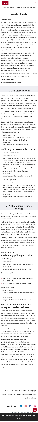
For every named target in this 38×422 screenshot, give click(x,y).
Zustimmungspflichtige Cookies (26, 7)
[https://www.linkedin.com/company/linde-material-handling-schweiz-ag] (20, 406)
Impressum (18, 390)
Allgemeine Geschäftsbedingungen (27, 394)
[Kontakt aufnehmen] (35, 409)
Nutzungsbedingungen (30, 390)
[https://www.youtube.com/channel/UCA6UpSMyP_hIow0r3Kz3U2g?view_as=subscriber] (25, 406)
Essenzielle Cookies (8, 7)
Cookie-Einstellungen (30, 398)
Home (11, 390)
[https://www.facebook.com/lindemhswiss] (30, 406)
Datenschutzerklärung (8, 394)
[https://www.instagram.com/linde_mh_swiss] (35, 406)
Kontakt (6, 390)
